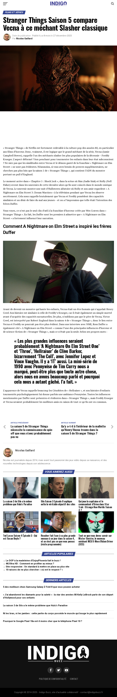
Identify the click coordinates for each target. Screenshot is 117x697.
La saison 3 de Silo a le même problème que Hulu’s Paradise (35, 605)
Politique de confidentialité (52, 678)
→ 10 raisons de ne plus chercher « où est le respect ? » (33, 569)
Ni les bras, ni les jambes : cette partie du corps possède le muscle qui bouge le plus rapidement (55, 613)
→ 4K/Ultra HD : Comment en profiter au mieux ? (28, 563)
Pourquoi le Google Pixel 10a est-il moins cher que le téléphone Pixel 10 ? (42, 621)
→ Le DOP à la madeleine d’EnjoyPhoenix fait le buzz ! (32, 560)
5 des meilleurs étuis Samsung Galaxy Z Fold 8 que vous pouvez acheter (41, 587)
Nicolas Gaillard (24, 38)
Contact (74, 678)
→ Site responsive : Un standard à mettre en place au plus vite (36, 566)
